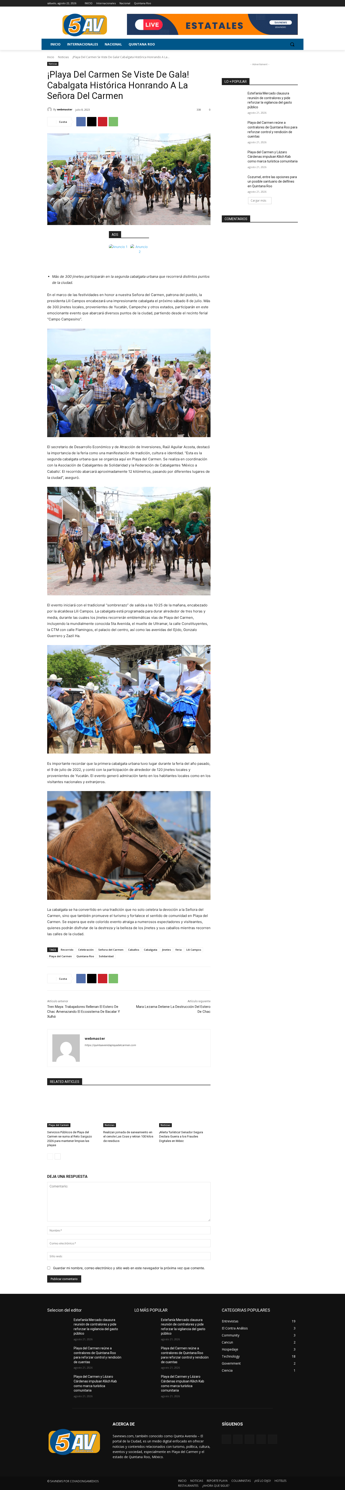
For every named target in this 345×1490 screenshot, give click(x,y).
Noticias (63, 57)
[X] (282, 3)
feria (179, 949)
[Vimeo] (288, 3)
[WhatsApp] (113, 121)
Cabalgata (150, 949)
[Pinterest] (102, 121)
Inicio (50, 57)
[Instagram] (275, 3)
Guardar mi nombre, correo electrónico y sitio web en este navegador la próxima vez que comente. (129, 1268)
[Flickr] (249, 1439)
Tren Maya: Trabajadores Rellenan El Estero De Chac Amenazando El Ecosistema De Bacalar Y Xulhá (83, 1012)
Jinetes (166, 949)
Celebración (86, 949)
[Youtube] (295, 3)
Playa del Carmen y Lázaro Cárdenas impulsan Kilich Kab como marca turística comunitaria (273, 156)
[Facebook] (269, 3)
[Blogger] (226, 1439)
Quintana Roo (85, 956)
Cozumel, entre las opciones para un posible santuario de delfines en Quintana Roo (272, 181)
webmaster (64, 109)
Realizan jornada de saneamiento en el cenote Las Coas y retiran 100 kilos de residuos (128, 1136)
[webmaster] (50, 109)
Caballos (133, 949)
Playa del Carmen (60, 956)
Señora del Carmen (110, 949)
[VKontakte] (272, 1439)
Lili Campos (193, 949)
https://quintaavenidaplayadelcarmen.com (110, 1045)
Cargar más (258, 201)
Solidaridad (106, 956)
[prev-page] (50, 1156)
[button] (292, 44)
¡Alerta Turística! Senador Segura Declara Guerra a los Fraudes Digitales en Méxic (181, 1136)
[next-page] (58, 1156)
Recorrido (67, 949)
